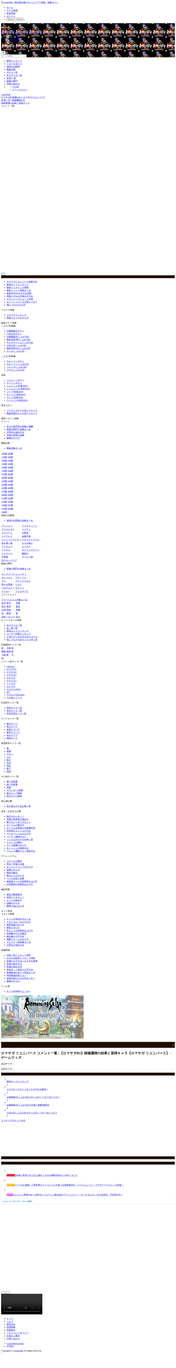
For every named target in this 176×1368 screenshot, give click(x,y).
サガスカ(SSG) (14, 689)
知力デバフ (12, 735)
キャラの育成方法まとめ (19, 919)
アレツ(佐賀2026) (15, 397)
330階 (4, 467)
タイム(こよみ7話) (15, 351)
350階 (4, 471)
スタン (10, 754)
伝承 (4, 610)
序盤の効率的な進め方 (18, 819)
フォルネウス (21, 591)
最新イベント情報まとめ (19, 290)
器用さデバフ (13, 729)
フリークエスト (20, 90)
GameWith (18, 1351)
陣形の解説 (12, 873)
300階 (10, 460)
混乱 (9, 765)
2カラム (11, 19)
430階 (4, 484)
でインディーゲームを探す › (17, 1201)
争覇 (18, 610)
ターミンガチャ (14, 383)
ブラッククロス (23, 581)
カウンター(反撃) (15, 790)
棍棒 (4, 651)
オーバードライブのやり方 (20, 867)
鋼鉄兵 (25, 553)
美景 (8, 606)
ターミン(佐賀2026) (16, 394)
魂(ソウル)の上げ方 (16, 305)
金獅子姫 (26, 536)
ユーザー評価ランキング (19, 634)
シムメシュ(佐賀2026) (17, 386)
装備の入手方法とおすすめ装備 (22, 961)
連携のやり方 (13, 870)
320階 (10, 464)
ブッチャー (7, 546)
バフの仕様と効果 (15, 878)
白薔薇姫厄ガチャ (15, 331)
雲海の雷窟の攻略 (15, 435)
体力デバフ (12, 726)
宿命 (4, 617)
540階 (10, 502)
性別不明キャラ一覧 (16, 713)
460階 (10, 488)
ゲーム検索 (12, 10)
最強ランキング (14, 61)
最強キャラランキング (18, 284)
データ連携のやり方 (16, 845)
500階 (10, 495)
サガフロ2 (11, 681)
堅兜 (8, 603)
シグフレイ (7, 536)
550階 (4, 505)
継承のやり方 (13, 928)
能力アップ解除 (14, 793)
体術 (8, 651)
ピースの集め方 (14, 900)
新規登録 (11, 13)
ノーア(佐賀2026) (15, 391)
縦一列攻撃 (12, 784)
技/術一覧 (11, 78)
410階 (4, 481)
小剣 (4, 655)
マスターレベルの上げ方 (19, 834)
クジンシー (7, 526)
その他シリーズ (14, 697)
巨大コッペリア (9, 560)
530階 (4, 502)
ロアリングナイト (30, 550)
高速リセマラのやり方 (18, 318)
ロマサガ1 (11, 669)
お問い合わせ (13, 1338)
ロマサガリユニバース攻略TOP (22, 282)
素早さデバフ (13, 732)
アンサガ (11, 683)
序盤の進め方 (13, 84)
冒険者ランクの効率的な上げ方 (22, 881)
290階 (4, 460)
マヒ (9, 757)
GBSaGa (11, 666)
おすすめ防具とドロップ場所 (21, 958)
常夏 (18, 603)
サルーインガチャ (15, 361)
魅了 (9, 768)
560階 (10, 505)
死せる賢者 (7, 584)
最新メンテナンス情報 (18, 287)
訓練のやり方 (13, 903)
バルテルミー (8, 588)
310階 (4, 464)
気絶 (9, 771)
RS (8, 692)
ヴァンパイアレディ (11, 540)
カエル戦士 (27, 543)
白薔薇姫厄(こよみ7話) (18, 337)
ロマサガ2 (11, 672)
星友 (18, 606)
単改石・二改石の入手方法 (20, 969)
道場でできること (15, 897)
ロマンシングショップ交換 (20, 299)
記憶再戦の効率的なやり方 (20, 884)
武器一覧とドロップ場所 (19, 955)
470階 (4, 491)
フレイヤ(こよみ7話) (17, 367)
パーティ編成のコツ (16, 836)
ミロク (18, 584)
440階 (10, 484)
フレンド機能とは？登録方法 (21, 851)
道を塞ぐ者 (7, 543)
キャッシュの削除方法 (18, 848)
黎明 (8, 613)
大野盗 (25, 533)
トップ (10, 1318)
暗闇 (9, 751)
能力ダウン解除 (14, 796)
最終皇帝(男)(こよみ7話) (18, 339)
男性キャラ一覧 (14, 708)
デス (4, 581)
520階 (10, 498)
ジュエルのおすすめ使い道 (20, 839)
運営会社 (11, 1324)
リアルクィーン (29, 526)
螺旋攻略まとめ (14, 448)
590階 (4, 512)
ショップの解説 (14, 842)
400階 (10, 478)
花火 (18, 617)
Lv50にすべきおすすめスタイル (22, 637)
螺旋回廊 (11, 69)
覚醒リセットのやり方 (18, 939)
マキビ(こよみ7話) (15, 370)
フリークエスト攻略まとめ (14, 600)
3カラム (20, 19)
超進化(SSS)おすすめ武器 (19, 293)
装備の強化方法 (14, 967)
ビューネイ (20, 574)
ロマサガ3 (11, 675)
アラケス (6, 550)
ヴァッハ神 (27, 557)
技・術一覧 (12, 628)
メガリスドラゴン (30, 540)
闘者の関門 (12, 81)
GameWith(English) (15, 1343)
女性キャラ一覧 (14, 710)
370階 (4, 474)
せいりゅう (7, 577)
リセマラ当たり (14, 64)
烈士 (4, 606)
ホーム (10, 7)
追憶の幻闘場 (13, 66)
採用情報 (11, 1327)
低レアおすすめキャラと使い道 (22, 639)
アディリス (20, 577)
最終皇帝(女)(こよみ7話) (18, 348)
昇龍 (8, 610)
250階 (4, 453)
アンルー (6, 591)
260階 (10, 453)
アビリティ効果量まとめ (19, 942)
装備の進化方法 (14, 964)
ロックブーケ (8, 574)
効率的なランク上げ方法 (19, 831)
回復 (9, 787)
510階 (4, 498)
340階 (10, 467)
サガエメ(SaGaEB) (15, 695)
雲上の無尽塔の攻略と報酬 (20, 426)
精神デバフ (12, 738)
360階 (10, 471)
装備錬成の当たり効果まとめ (21, 972)
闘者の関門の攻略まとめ (19, 429)
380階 (10, 474)
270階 (4, 457)
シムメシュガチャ (15, 380)
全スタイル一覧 (14, 75)
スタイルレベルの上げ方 (19, 922)
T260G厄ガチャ (14, 334)
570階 (4, 508)
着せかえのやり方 (15, 875)
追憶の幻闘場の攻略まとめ (20, 520)
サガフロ (11, 678)
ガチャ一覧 (12, 72)
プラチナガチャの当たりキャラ (22, 410)
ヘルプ (10, 1321)
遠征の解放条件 (14, 894)
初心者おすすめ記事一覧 (19, 806)
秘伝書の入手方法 (15, 936)
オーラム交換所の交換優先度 (21, 828)
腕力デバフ (12, 724)
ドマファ (26, 529)
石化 (9, 763)
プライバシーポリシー (18, 1333)
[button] (91, 47)
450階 (4, 488)
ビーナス (26, 546)
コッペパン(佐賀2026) (17, 400)
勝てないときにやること (19, 822)
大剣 (8, 648)
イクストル (7, 553)
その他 (15, 87)
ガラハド (19, 588)
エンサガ (11, 686)
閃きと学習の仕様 (15, 864)
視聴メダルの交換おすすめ (20, 296)
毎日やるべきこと (15, 816)
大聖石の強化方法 (15, 432)
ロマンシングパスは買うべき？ (22, 302)
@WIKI (10, 1346)
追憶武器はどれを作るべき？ (21, 978)
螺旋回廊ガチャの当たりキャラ (22, 413)
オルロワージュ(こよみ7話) (20, 342)
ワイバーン (7, 533)
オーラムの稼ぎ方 (15, 825)
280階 (10, 457)
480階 (10, 491)
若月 (4, 603)
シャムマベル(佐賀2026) (18, 389)
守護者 (5, 557)
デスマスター (8, 529)
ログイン (11, 16)
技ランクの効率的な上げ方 (20, 930)
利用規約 (11, 1330)
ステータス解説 (14, 861)
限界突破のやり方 (15, 925)
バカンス (10, 617)
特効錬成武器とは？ (16, 975)
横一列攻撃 (12, 781)
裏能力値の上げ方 (15, 906)
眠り (9, 760)
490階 (4, 495)
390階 (4, 478)
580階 (10, 508)
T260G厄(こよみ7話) (16, 345)
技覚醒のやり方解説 (16, 933)
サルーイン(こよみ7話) (18, 364)
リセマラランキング (16, 315)
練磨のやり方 (13, 438)
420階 (10, 481)
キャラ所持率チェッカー (19, 991)
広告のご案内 (13, 1336)
